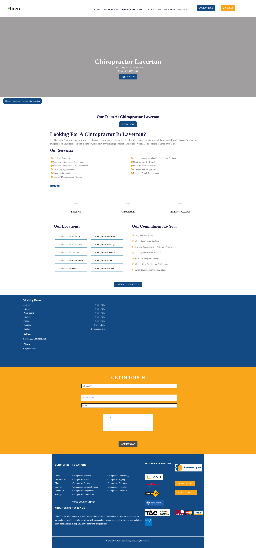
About (57, 483)
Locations (16, 101)
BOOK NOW (128, 77)
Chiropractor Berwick (81, 476)
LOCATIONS (154, 10)
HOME (97, 10)
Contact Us (59, 491)
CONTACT (182, 10)
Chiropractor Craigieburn (83, 491)
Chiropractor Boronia (81, 479)
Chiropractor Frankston (117, 487)
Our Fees (58, 487)
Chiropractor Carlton (81, 483)
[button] (206, 8)
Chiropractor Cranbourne (83, 494)
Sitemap (58, 494)
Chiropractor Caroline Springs (85, 487)
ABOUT (141, 10)
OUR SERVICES (110, 10)
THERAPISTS (128, 10)
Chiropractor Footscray (117, 483)
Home (7, 101)
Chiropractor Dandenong (118, 476)
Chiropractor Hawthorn (117, 491)
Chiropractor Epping (116, 479)
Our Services (60, 479)
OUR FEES (169, 10)
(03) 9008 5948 (131, 71)
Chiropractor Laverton (31, 101)
